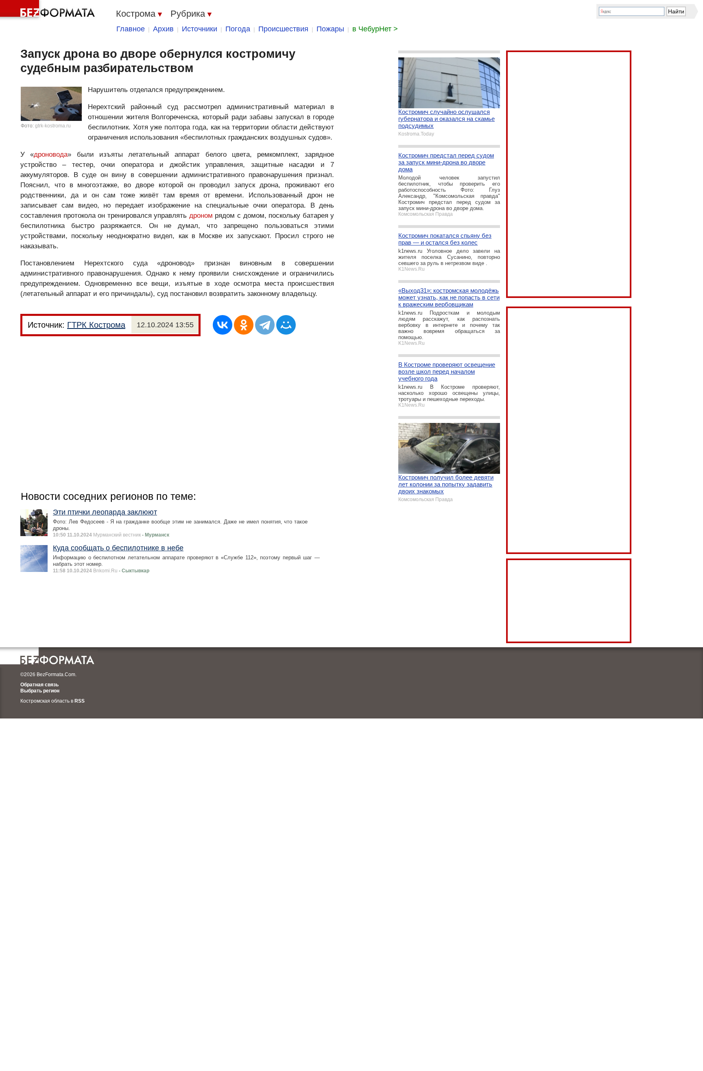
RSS (79, 701)
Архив (163, 29)
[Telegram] (265, 325)
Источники (199, 29)
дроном (201, 215)
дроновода (51, 154)
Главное (130, 29)
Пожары (330, 29)
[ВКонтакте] (222, 325)
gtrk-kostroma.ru (53, 126)
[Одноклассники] (243, 325)
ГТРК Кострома (96, 324)
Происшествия (283, 29)
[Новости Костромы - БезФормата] (49, 10)
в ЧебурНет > (375, 29)
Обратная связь (39, 685)
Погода (237, 29)
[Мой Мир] (286, 325)
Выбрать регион (39, 691)
